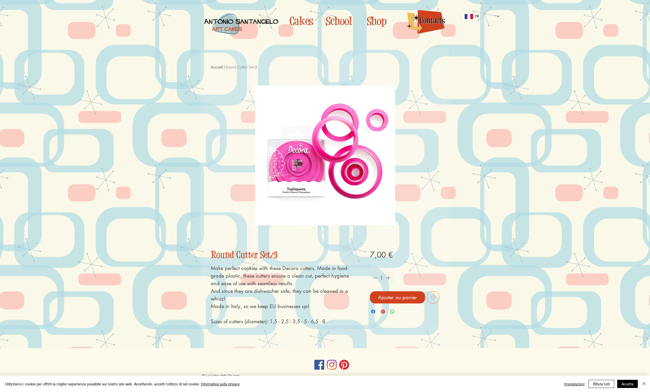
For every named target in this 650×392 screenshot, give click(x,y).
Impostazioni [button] (574, 383)
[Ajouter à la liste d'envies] (433, 297)
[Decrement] (375, 277)
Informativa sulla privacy (220, 383)
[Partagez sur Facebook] (373, 312)
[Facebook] (319, 365)
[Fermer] (644, 384)
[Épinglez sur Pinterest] (383, 312)
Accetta (627, 383)
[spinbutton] (382, 277)
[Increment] (389, 277)
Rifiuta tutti (601, 383)
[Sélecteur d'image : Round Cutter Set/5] (322, 231)
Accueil (217, 67)
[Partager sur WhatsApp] (392, 312)
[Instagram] (332, 365)
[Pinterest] (344, 365)
